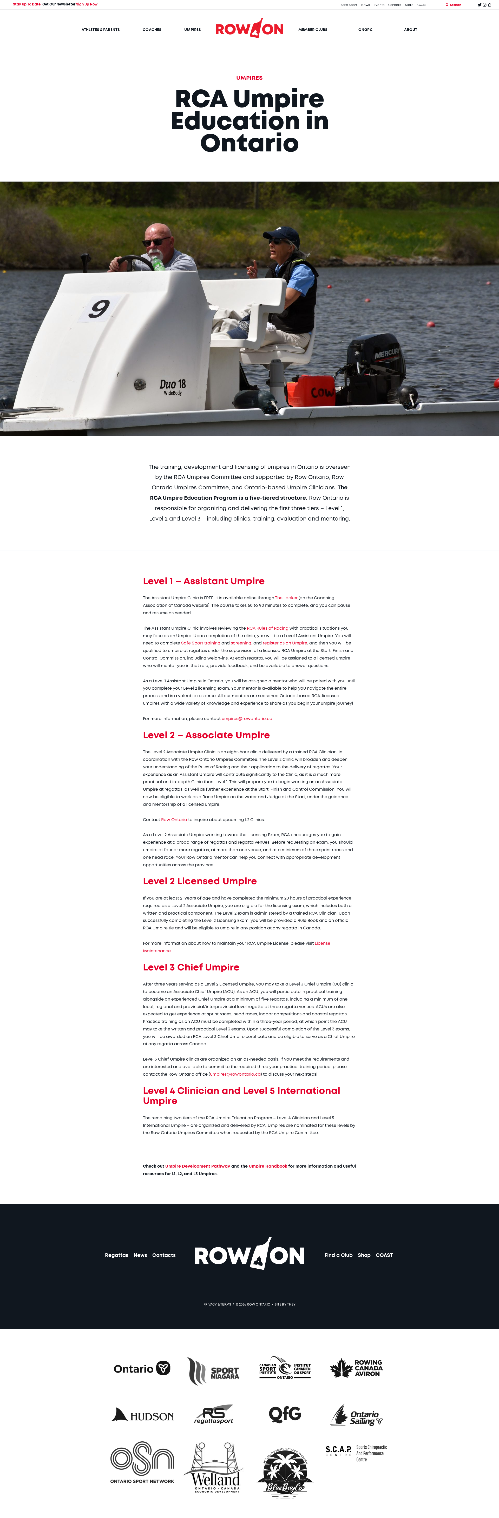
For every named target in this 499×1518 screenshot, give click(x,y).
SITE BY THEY (285, 1304)
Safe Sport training (200, 643)
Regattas (116, 1255)
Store (409, 4)
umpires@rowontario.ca (247, 719)
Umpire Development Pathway (197, 1166)
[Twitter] (480, 5)
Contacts (164, 1255)
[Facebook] (489, 5)
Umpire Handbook (268, 1166)
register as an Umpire (285, 643)
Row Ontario (174, 820)
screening (241, 643)
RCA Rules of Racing (267, 628)
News (365, 4)
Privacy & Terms (217, 1304)
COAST (422, 4)
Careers (394, 4)
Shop (364, 1255)
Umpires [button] (192, 30)
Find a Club (339, 1255)
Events (379, 4)
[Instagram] (485, 5)
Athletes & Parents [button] (101, 30)
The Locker (286, 598)
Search (455, 4)
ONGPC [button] (365, 30)
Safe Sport (349, 4)
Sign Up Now (86, 4)
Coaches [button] (152, 30)
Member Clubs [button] (313, 30)
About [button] (410, 30)
